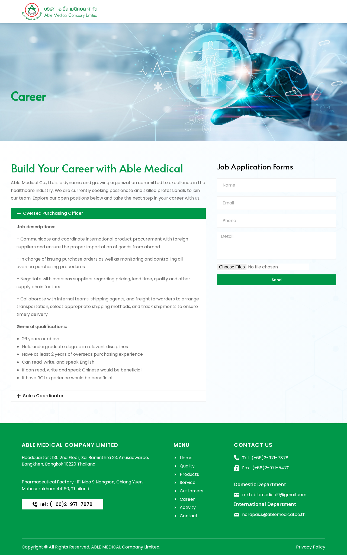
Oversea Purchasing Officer (53, 213)
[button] (108, 213)
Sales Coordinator (43, 396)
